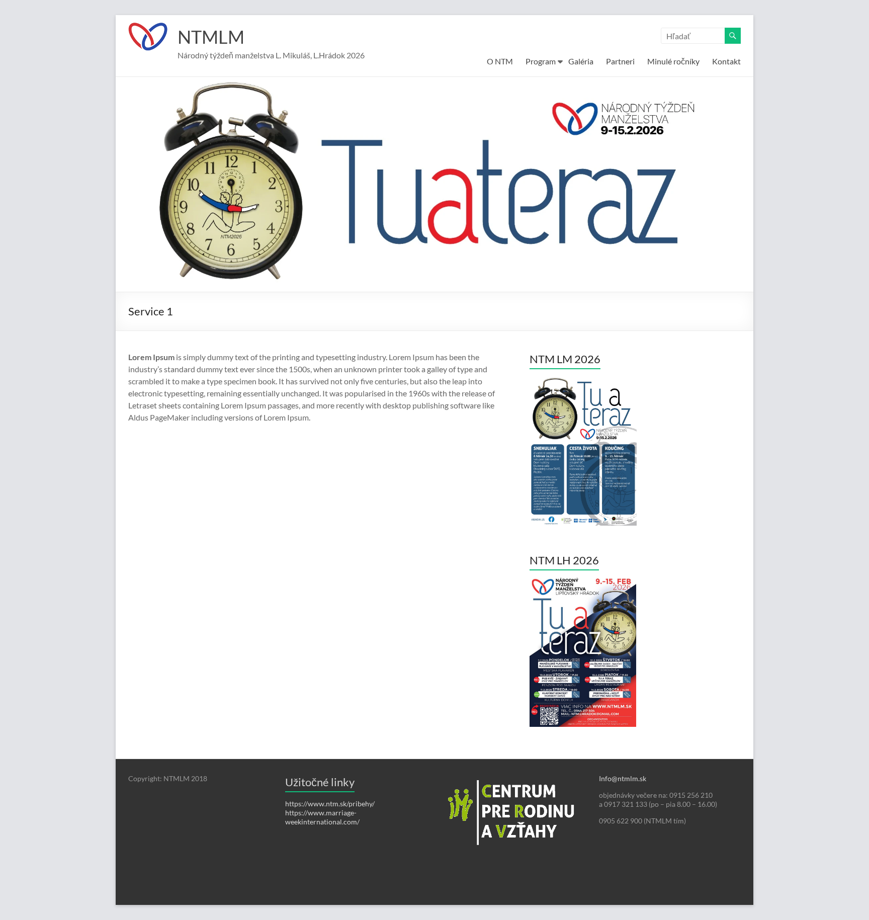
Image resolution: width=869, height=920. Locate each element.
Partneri (620, 61)
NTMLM (211, 37)
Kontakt (726, 61)
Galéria (580, 61)
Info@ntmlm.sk (622, 778)
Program (541, 61)
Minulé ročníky (673, 61)
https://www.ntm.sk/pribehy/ (330, 803)
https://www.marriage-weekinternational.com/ (322, 817)
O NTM (500, 61)
